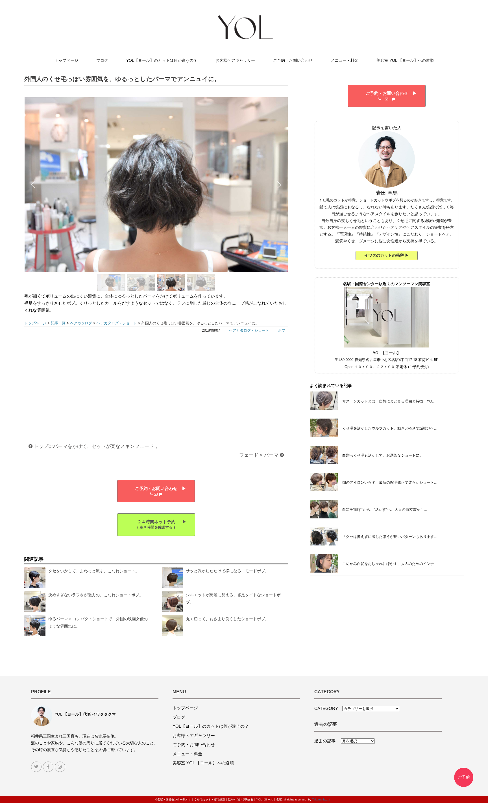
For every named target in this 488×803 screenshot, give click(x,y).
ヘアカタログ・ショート (117, 323)
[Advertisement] (156, 381)
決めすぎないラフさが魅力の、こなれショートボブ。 (95, 595)
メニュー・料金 (344, 60)
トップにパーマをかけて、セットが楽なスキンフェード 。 (96, 446)
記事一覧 (58, 323)
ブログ (102, 60)
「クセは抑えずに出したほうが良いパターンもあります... (389, 536)
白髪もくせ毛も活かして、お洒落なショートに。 (382, 455)
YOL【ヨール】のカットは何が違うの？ (161, 60)
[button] (33, 184)
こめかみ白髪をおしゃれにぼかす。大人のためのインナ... (389, 564)
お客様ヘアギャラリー (235, 60)
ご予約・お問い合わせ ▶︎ (156, 488)
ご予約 (463, 777)
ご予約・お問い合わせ (293, 60)
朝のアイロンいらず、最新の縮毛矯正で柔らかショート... (389, 482)
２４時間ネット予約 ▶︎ (156, 524)
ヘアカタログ (81, 323)
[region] (156, 194)
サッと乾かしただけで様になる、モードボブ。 (227, 571)
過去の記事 (327, 740)
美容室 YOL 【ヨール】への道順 (405, 60)
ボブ (281, 330)
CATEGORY (328, 708)
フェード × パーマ (259, 454)
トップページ (66, 60)
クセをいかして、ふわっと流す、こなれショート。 (93, 571)
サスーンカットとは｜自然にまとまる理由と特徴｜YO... (388, 401)
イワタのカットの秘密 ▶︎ (386, 255)
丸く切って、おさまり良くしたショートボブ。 (227, 619)
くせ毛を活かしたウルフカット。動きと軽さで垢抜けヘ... (389, 428)
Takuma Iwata (321, 799)
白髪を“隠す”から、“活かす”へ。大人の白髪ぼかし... (384, 509)
